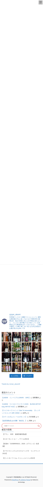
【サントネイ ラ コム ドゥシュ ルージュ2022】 (19, 458)
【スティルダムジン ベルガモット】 (14, 417)
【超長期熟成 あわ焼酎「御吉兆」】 (14, 421)
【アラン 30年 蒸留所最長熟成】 (14, 434)
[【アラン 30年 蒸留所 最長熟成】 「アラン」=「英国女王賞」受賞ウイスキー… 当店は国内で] (6, 337)
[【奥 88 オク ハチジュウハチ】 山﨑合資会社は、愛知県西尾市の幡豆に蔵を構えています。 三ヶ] (26, 367)
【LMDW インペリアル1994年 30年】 (16, 398)
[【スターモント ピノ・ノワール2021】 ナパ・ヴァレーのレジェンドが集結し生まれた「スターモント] (16, 337)
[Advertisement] (21, 287)
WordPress (15, 480)
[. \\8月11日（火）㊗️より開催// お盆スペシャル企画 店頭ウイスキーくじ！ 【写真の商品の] (36, 367)
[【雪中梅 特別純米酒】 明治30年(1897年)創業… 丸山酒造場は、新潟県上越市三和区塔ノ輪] (16, 347)
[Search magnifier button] (38, 425)
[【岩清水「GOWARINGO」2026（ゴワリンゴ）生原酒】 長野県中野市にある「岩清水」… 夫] (26, 337)
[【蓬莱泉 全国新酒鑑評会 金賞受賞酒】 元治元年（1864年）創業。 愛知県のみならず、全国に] (36, 357)
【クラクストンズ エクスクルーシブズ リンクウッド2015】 (21, 452)
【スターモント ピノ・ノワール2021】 (16, 439)
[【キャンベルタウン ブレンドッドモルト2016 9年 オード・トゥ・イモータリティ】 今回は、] (26, 347)
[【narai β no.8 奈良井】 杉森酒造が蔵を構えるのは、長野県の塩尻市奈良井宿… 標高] (6, 357)
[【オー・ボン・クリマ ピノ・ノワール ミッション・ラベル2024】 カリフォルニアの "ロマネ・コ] (26, 357)
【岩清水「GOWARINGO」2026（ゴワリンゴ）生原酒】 (20, 445)
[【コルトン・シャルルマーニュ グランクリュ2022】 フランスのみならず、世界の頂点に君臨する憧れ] (36, 347)
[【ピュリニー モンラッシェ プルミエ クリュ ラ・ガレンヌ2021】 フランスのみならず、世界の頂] (16, 367)
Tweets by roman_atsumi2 (11, 384)
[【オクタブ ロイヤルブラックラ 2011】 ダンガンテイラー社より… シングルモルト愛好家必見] (16, 357)
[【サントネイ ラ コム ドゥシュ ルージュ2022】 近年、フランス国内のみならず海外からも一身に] (6, 347)
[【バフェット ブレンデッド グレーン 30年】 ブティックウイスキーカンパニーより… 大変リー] (6, 367)
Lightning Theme (25, 480)
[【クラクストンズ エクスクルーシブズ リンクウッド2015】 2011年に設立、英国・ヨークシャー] (36, 337)
